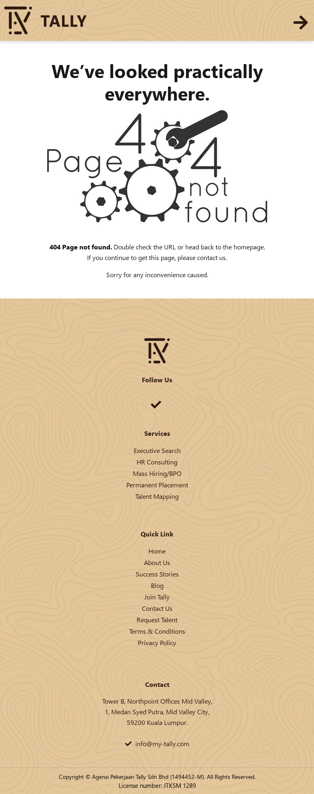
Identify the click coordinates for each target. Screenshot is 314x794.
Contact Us (157, 608)
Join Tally (157, 596)
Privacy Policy (157, 642)
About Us (157, 562)
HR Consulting (157, 462)
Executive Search (157, 450)
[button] (301, 22)
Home (157, 551)
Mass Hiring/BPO (157, 473)
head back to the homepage (224, 246)
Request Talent (157, 619)
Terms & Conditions (157, 631)
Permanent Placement (157, 484)
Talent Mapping (157, 496)
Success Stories (157, 574)
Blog (157, 585)
